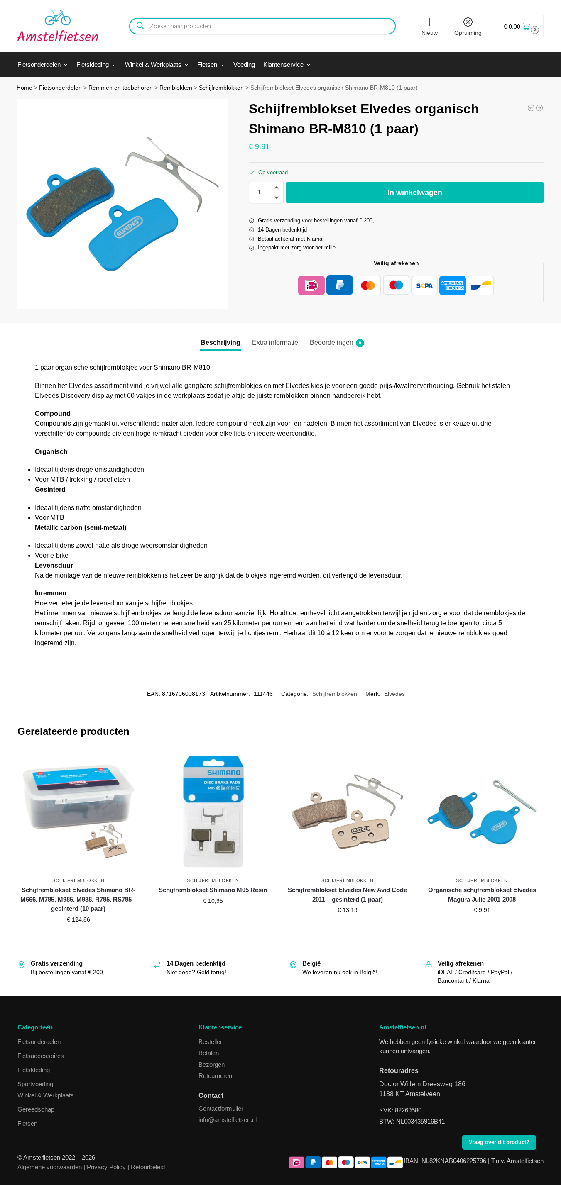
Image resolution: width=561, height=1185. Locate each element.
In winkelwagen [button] (78, 937)
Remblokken (175, 88)
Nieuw (429, 32)
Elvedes (394, 693)
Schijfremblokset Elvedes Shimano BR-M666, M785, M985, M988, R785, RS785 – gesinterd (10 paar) (78, 899)
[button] (520, 26)
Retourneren (215, 1075)
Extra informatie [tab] (275, 342)
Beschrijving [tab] (220, 342)
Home (24, 88)
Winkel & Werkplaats (45, 1095)
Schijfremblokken (221, 88)
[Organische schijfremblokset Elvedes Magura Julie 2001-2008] (482, 812)
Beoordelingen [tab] (335, 342)
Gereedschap (35, 1109)
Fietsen (27, 1123)
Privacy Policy (106, 1166)
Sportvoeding (35, 1083)
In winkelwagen (414, 192)
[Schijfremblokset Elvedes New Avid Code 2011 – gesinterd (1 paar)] (348, 812)
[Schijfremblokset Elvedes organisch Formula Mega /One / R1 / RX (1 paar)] (539, 108)
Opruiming (468, 32)
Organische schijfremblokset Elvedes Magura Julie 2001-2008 (482, 894)
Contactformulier (220, 1108)
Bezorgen (211, 1064)
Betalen (208, 1052)
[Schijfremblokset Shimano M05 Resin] (213, 812)
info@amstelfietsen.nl (227, 1119)
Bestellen (210, 1041)
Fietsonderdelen (60, 88)
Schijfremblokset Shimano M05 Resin (213, 889)
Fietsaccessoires (40, 1055)
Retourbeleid (148, 1166)
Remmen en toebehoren (120, 88)
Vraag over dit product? (499, 1142)
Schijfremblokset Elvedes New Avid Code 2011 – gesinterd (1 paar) (347, 894)
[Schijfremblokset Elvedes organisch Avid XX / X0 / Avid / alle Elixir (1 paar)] (531, 108)
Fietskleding (33, 1069)
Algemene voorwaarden (49, 1166)
